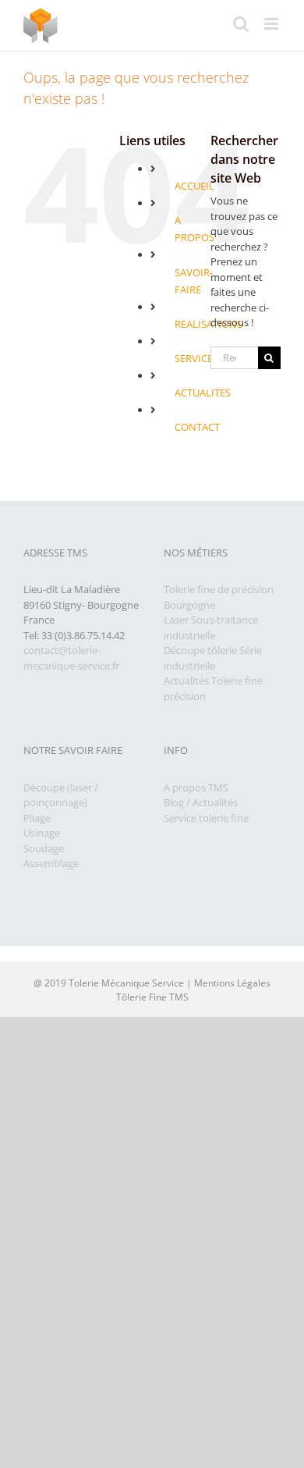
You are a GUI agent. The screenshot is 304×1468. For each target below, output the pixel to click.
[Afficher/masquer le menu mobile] (272, 24)
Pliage (37, 818)
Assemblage (51, 863)
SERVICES (196, 358)
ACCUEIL (194, 186)
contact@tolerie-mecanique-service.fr (71, 658)
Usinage (41, 833)
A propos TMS (196, 787)
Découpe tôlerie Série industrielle (213, 658)
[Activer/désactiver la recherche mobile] (241, 24)
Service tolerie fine (206, 818)
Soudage (43, 848)
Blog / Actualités (201, 802)
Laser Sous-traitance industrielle (211, 627)
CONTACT (197, 427)
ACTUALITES (203, 393)
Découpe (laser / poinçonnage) (60, 795)
